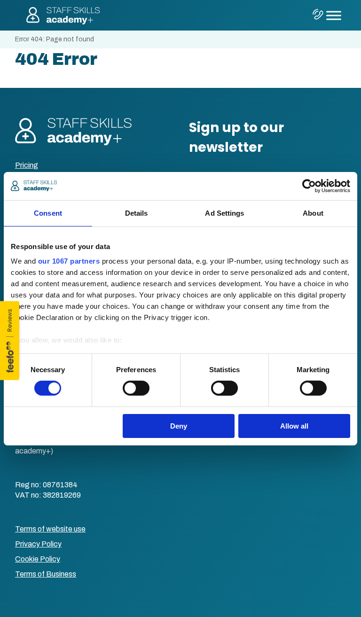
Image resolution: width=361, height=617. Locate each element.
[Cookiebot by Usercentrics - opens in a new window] (309, 186)
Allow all (294, 426)
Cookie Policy (37, 559)
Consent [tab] (48, 213)
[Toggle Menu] (333, 15)
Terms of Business (45, 574)
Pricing (26, 165)
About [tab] (313, 213)
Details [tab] (136, 213)
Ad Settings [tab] (224, 213)
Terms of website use (50, 529)
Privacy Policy (38, 544)
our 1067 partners (69, 261)
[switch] (136, 388)
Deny (178, 426)
